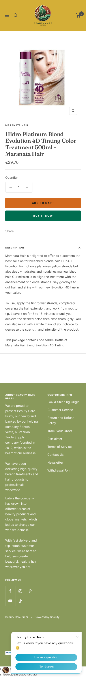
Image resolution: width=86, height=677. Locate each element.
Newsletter (55, 462)
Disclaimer (54, 439)
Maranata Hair (16, 125)
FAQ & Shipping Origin (63, 402)
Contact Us (55, 454)
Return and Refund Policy (61, 420)
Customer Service (60, 410)
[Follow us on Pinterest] (30, 591)
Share (9, 231)
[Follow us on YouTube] (10, 601)
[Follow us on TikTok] (20, 601)
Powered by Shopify (47, 617)
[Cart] (78, 15)
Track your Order (59, 431)
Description (14, 247)
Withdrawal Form (59, 470)
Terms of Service (59, 446)
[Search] (16, 15)
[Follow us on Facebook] (10, 591)
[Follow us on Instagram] (20, 591)
